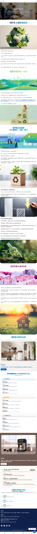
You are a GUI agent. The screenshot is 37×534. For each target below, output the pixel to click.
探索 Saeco (3, 463)
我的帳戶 (2, 512)
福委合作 (18, 516)
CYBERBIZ (24, 530)
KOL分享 (8, 516)
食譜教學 (14, 516)
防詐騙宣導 (18, 512)
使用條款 (8, 512)
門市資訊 (11, 512)
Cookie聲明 (22, 512)
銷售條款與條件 (27, 512)
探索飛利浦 (3, 369)
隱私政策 (5, 512)
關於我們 (2, 516)
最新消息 (5, 516)
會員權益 (14, 512)
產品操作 (11, 516)
